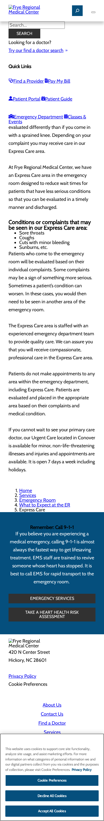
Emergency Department (38, 117)
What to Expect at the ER (44, 505)
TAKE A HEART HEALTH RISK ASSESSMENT (52, 614)
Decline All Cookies (52, 796)
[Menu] (93, 12)
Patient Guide (58, 99)
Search (24, 33)
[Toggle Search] (77, 10)
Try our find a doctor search (36, 50)
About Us (52, 705)
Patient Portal (26, 99)
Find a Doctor (52, 723)
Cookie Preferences (52, 780)
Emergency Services (52, 598)
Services (27, 495)
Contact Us (52, 714)
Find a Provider (28, 81)
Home (25, 490)
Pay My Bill (59, 81)
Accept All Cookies (52, 811)
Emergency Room (37, 500)
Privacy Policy (22, 676)
